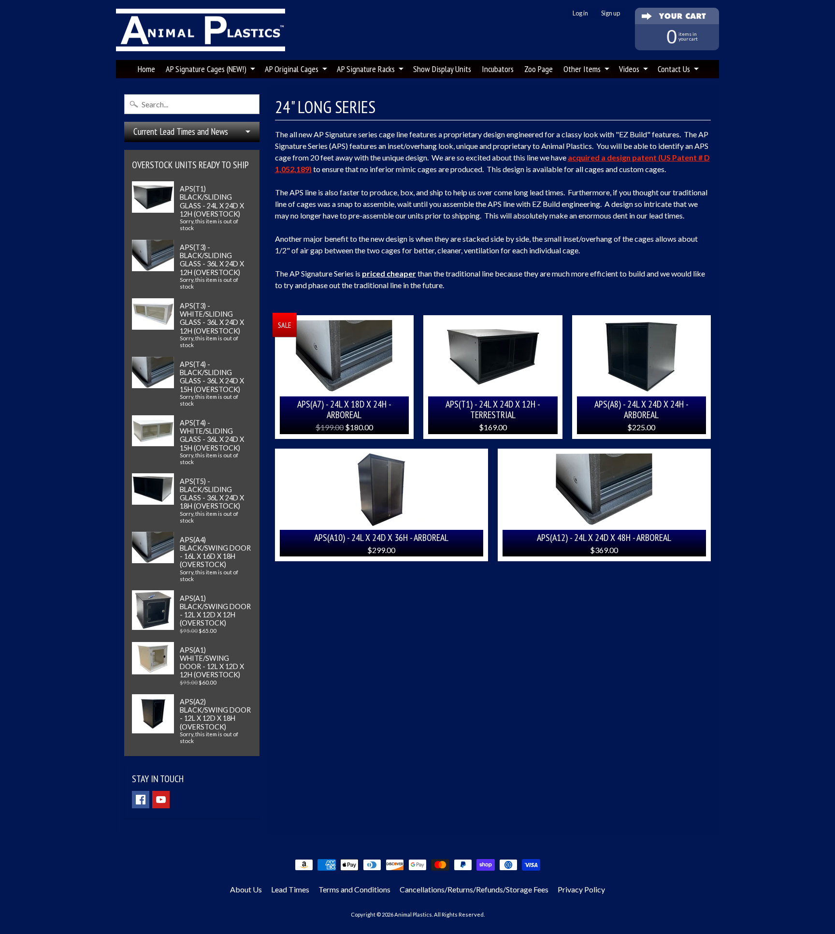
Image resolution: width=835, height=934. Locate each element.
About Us (246, 889)
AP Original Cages (291, 68)
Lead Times (290, 889)
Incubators (498, 68)
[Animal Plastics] (200, 30)
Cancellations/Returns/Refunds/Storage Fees (474, 889)
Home (146, 68)
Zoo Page (538, 68)
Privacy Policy (581, 889)
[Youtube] (161, 799)
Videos (629, 68)
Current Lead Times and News (180, 131)
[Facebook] (140, 799)
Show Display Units (442, 68)
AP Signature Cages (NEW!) (206, 68)
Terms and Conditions (354, 889)
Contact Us (674, 68)
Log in (580, 13)
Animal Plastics (413, 914)
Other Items (582, 68)
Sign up (610, 13)
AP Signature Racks (366, 68)
